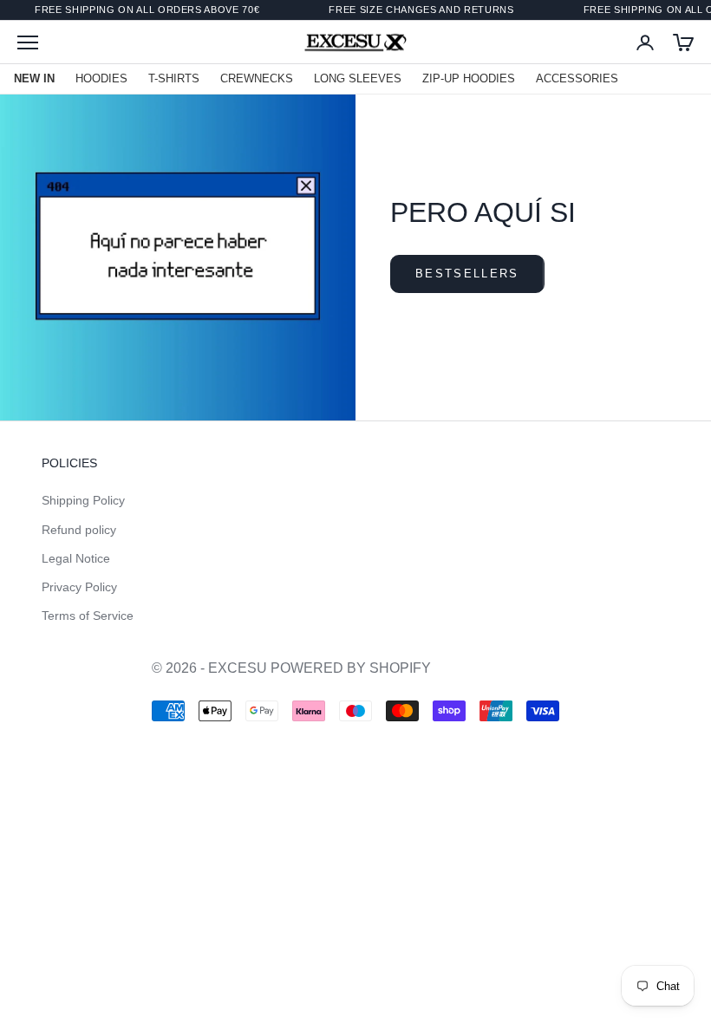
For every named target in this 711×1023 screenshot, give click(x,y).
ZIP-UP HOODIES (468, 78)
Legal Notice (76, 558)
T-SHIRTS (173, 78)
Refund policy (79, 530)
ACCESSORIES (577, 78)
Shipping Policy (83, 500)
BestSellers (467, 273)
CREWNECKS (256, 78)
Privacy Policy (79, 587)
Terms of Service (88, 615)
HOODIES (101, 78)
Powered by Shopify (351, 668)
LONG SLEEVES (357, 78)
